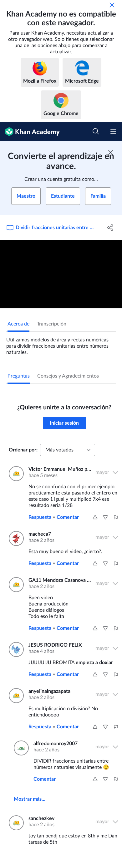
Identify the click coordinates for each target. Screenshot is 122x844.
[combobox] (67, 450)
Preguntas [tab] (19, 376)
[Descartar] (112, 5)
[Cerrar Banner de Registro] (110, 152)
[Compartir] (110, 227)
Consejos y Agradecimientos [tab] (68, 376)
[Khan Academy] (30, 132)
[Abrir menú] (113, 131)
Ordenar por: (23, 449)
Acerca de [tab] (18, 323)
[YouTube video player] (61, 274)
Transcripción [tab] (51, 323)
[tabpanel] (61, 343)
